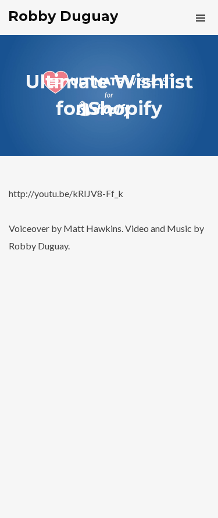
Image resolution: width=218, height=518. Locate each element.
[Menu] (200, 17)
